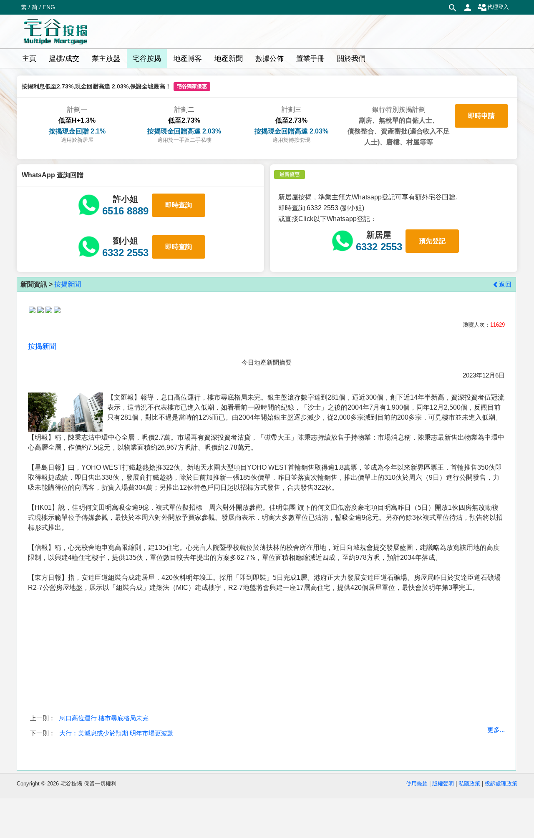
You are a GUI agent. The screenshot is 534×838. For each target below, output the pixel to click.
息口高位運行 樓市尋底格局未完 (104, 718)
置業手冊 (310, 59)
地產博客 (188, 59)
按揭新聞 (67, 284)
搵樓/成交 (64, 59)
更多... (496, 729)
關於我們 (351, 59)
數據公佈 (269, 59)
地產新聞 (228, 59)
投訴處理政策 (501, 783)
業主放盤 (106, 59)
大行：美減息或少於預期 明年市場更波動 (116, 733)
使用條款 (417, 783)
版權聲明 (443, 783)
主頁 (29, 59)
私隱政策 (469, 783)
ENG (49, 7)
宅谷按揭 (147, 59)
